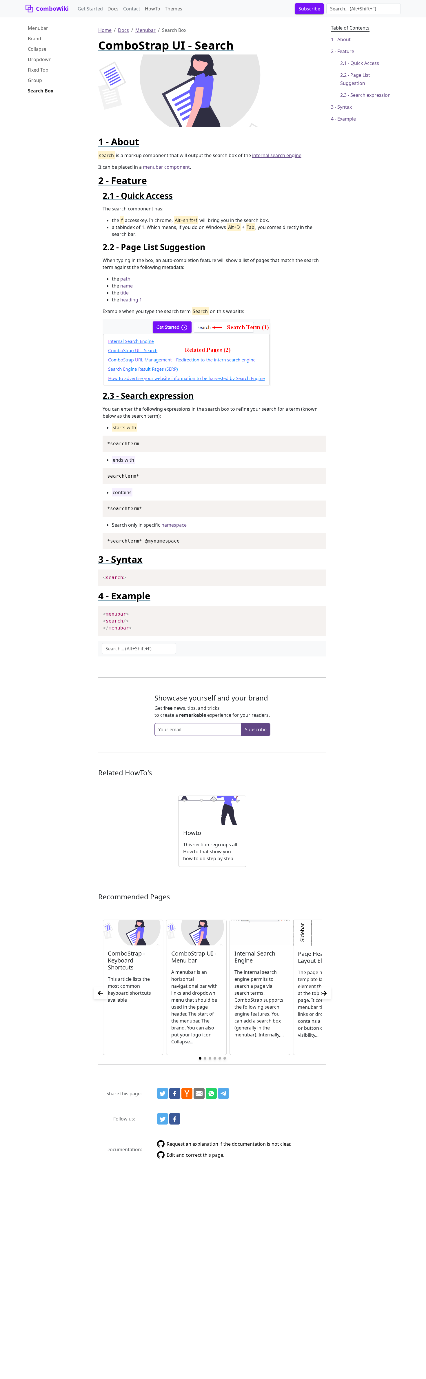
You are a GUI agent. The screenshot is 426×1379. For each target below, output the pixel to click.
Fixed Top (38, 70)
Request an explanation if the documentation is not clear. (229, 1144)
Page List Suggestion (355, 79)
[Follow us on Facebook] (174, 1119)
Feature (345, 51)
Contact (131, 9)
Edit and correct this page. (195, 1155)
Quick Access (364, 63)
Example (346, 119)
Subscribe (256, 729)
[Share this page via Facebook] (174, 1093)
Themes (173, 9)
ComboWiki (52, 8)
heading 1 (131, 299)
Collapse (37, 49)
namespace (174, 525)
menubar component (166, 167)
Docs (113, 9)
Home (105, 30)
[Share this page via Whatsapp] (211, 1093)
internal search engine (276, 155)
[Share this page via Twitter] (162, 1093)
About (344, 39)
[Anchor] (144, 141)
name (126, 286)
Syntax (344, 107)
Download (315, 440)
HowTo (152, 9)
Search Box (40, 91)
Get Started (90, 9)
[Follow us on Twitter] (162, 1119)
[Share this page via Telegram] (223, 1093)
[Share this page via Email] (199, 1093)
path (125, 279)
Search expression (370, 95)
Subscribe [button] (309, 9)
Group (35, 80)
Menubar (38, 28)
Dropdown (40, 59)
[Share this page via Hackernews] (186, 1093)
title (124, 293)
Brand (34, 38)
